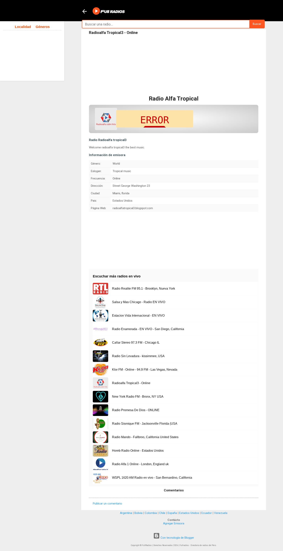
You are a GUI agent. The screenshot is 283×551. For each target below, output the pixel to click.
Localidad (23, 27)
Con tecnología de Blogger (177, 537)
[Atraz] (84, 11)
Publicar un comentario (107, 503)
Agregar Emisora (173, 523)
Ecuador (206, 513)
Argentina (126, 513)
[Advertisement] (173, 65)
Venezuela (220, 513)
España (172, 513)
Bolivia (138, 513)
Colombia (151, 513)
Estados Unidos (189, 513)
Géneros (43, 27)
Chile (162, 513)
